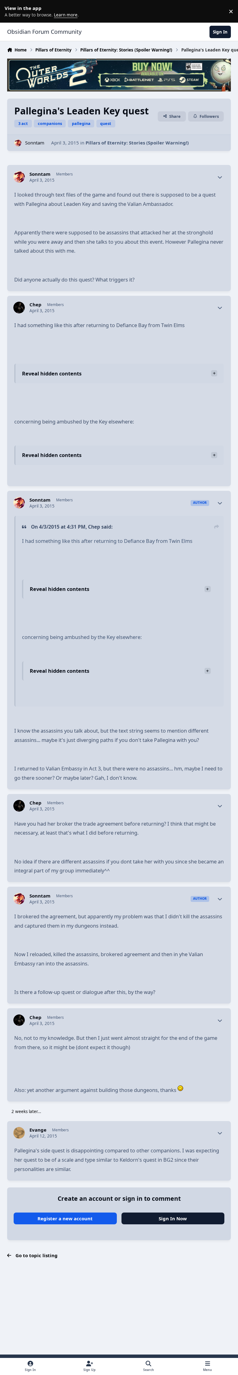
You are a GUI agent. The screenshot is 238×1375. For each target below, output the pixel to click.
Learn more (12, 11)
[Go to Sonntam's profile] (17, 143)
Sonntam (34, 143)
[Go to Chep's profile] (19, 307)
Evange (37, 1130)
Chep (35, 305)
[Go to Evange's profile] (19, 1133)
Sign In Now (173, 1218)
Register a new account (65, 1218)
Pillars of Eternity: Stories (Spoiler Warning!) (137, 143)
